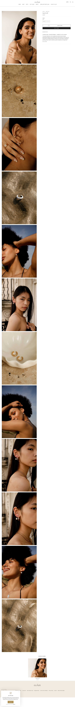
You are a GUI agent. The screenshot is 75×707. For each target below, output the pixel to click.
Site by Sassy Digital (61, 690)
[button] (70, 2)
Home (44, 11)
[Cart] (73, 2)
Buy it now (56, 28)
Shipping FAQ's (36, 690)
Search (55, 690)
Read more (45, 41)
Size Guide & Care (30, 690)
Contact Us (24, 690)
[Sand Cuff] (37, 667)
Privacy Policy (51, 690)
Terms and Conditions (44, 690)
